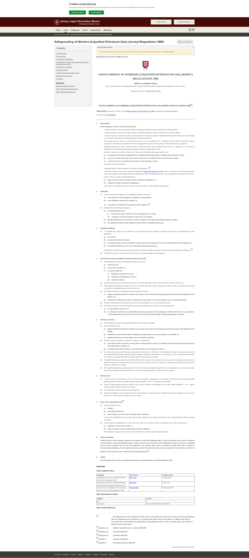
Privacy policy (103, 554)
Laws (60, 34)
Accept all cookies (77, 12)
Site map (111, 554)
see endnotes (111, 115)
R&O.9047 (133, 483)
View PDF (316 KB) (186, 42)
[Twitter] (190, 29)
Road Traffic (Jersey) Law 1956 (153, 171)
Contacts (73, 554)
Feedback (95, 554)
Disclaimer (88, 554)
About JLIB (57, 554)
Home (56, 34)
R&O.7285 (133, 477)
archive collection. (169, 52)
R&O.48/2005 (134, 488)
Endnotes (60, 83)
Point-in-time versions (105, 47)
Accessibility (65, 554)
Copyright (80, 554)
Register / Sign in (161, 22)
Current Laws (66, 34)
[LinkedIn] (193, 29)
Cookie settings (96, 12)
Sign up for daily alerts (184, 22)
